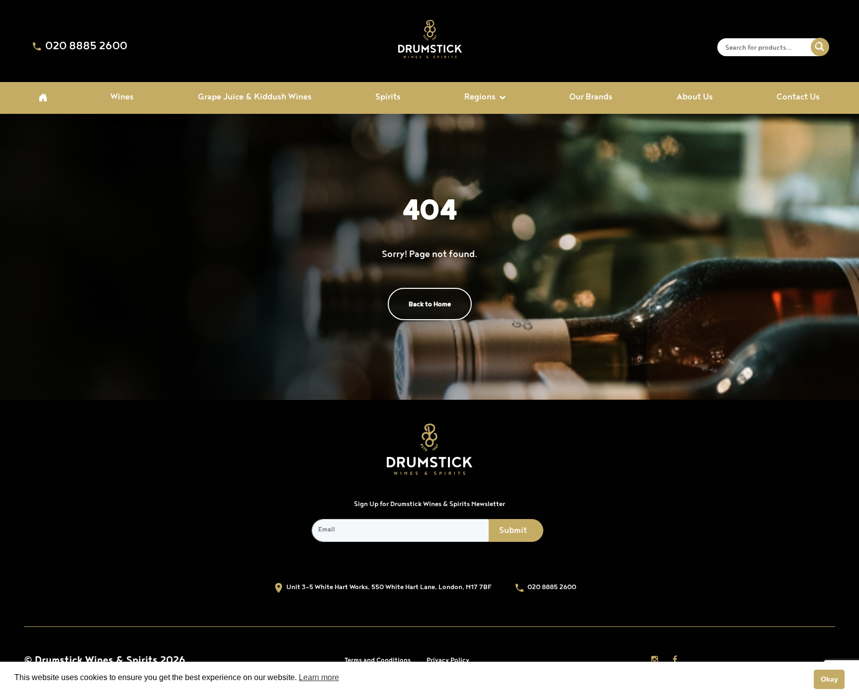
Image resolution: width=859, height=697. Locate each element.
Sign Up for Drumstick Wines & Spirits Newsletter (429, 504)
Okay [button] (829, 679)
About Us (695, 97)
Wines (122, 97)
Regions (480, 97)
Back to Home (430, 304)
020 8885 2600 (85, 47)
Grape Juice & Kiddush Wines (255, 97)
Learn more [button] (319, 677)
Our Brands (590, 97)
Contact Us (798, 97)
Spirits (388, 97)
